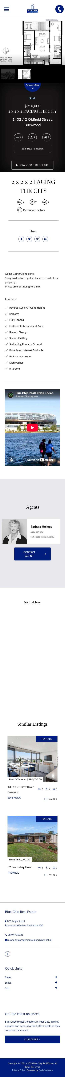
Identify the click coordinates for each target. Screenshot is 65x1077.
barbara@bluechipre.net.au (42, 537)
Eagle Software (46, 1070)
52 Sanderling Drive (20, 867)
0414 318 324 (36, 532)
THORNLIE (13, 872)
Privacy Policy (18, 1070)
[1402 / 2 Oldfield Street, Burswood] (32, 41)
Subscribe (31, 1039)
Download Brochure (33, 165)
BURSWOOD (15, 798)
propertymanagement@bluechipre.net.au (30, 939)
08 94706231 (15, 934)
